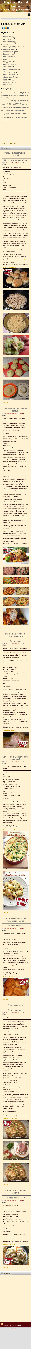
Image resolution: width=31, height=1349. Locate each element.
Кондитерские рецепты (9, 49)
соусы (3, 117)
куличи (3, 104)
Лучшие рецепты (7, 54)
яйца (12, 120)
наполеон (24, 104)
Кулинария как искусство (10, 51)
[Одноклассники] (6, 28)
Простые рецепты (7, 61)
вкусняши (24, 93)
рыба (10, 114)
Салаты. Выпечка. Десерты (10, 77)
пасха (18, 107)
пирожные (17, 110)
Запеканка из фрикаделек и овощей (15, 409)
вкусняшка (4, 95)
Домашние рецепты (8, 43)
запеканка (24, 98)
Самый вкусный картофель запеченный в (15, 758)
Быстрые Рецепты (8, 36)
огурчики (4, 107)
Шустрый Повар (7, 84)
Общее (4, 57)
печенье (25, 107)
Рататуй (5, 62)
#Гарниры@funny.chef (9, 829)
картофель (15, 101)
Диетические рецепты (9, 41)
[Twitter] (4, 28)
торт (17, 117)
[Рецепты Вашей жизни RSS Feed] (2, 1324)
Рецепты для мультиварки (10, 69)
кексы (22, 101)
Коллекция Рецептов (8, 48)
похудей (4, 114)
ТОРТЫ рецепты (7, 81)
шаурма (7, 120)
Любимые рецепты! (8, 56)
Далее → (8, 148)
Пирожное (4, 93)
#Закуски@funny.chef (9, 730)
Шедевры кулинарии (8, 82)
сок (28, 114)
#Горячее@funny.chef (9, 267)
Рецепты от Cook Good (9, 74)
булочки (17, 93)
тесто (13, 117)
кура (8, 103)
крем (26, 100)
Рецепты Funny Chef (8, 64)
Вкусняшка (6, 39)
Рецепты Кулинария (8, 71)
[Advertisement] (10, 130)
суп (7, 117)
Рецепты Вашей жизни (15, 4)
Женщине (5, 44)
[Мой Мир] (8, 28)
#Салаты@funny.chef (9, 1244)
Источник (5, 402)
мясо (18, 104)
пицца (23, 110)
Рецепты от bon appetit (9, 72)
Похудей (5, 59)
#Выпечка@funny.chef (9, 976)
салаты (23, 114)
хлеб (2, 120)
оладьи (9, 107)
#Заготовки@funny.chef (10, 1118)
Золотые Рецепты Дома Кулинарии (12, 46)
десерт (4, 98)
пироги (9, 110)
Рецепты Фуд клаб (8, 76)
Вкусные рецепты (7, 38)
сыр (9, 117)
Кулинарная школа (8, 53)
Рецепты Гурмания (8, 67)
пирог (3, 110)
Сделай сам (6, 79)
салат (16, 113)
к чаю (13, 104)
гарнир (21, 95)
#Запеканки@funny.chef (10, 546)
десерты (10, 98)
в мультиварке (13, 95)
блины (11, 93)
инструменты (5, 100)
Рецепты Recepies (8, 66)
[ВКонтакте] (2, 28)
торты (23, 117)
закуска (19, 98)
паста (14, 107)
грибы (26, 95)
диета (15, 98)
